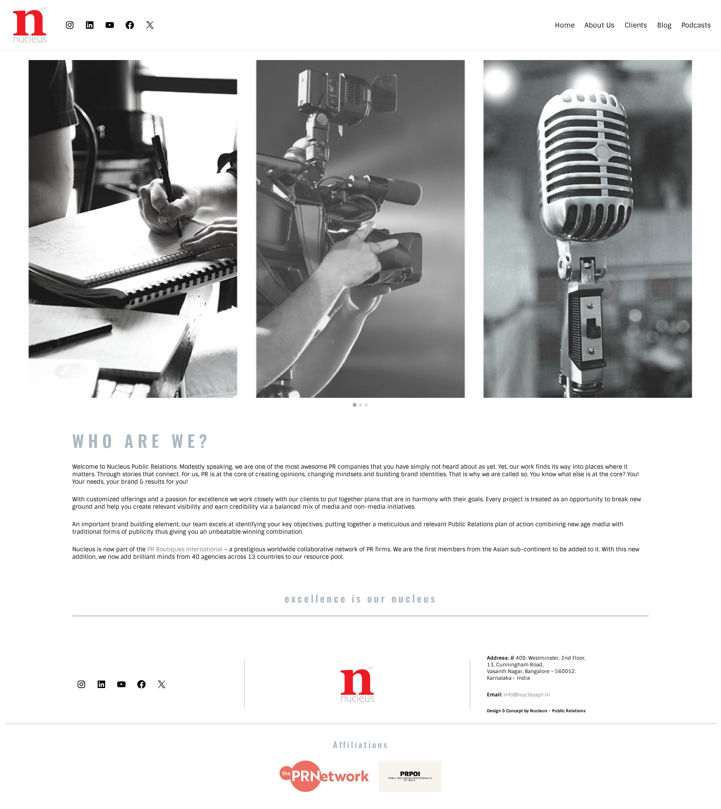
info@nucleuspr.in (527, 694)
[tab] (354, 405)
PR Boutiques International (184, 549)
